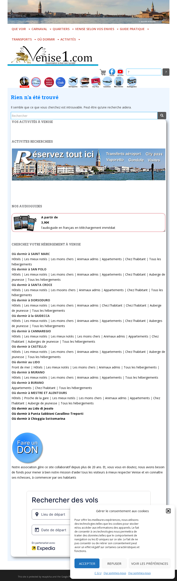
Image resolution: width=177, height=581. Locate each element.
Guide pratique (132, 29)
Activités (68, 39)
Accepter (87, 563)
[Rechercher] (162, 115)
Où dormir (46, 39)
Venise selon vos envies (94, 29)
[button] (168, 511)
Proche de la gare (36, 398)
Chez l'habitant (135, 259)
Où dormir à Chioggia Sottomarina (38, 418)
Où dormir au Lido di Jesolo (32, 408)
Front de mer (21, 367)
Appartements (112, 259)
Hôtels (16, 259)
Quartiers (61, 29)
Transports (22, 39)
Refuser (114, 563)
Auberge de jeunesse (42, 403)
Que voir (19, 29)
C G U (98, 573)
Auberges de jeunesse (43, 341)
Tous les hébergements (44, 280)
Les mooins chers (63, 290)
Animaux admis (87, 259)
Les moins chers (62, 259)
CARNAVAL (39, 29)
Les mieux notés (35, 259)
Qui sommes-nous (115, 573)
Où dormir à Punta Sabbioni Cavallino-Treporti (47, 414)
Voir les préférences (149, 563)
